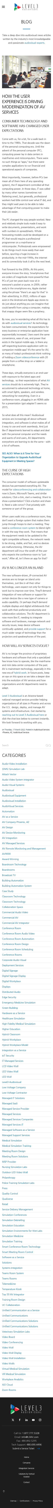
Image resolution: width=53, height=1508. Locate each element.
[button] (3, 7)
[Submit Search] (48, 745)
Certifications (24, 1501)
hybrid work (20, 673)
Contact (26, 1482)
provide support (37, 629)
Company (26, 1463)
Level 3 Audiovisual (12, 696)
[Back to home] (26, 7)
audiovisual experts (34, 43)
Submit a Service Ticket (23, 1449)
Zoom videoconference (27, 357)
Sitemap (13, 1501)
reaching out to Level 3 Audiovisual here (23, 715)
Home (26, 1457)
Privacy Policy (38, 1501)
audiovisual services (21, 323)
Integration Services (26, 1468)
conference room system (22, 528)
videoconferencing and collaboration (32, 490)
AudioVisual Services (21, 732)
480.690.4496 (34, 1445)
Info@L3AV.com (30, 1437)
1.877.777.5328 (30, 1433)
